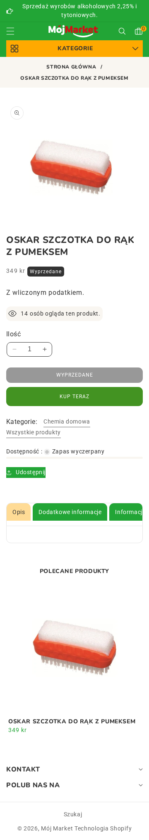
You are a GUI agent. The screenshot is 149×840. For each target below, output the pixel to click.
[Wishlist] (47, 826)
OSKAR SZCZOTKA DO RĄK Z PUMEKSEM (71, 721)
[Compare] (129, 826)
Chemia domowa (66, 421)
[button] (15, 31)
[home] (74, 826)
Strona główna (71, 67)
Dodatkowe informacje (69, 512)
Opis (18, 512)
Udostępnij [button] (31, 472)
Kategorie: (21, 422)
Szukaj (73, 814)
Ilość (13, 334)
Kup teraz (74, 396)
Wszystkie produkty (33, 432)
